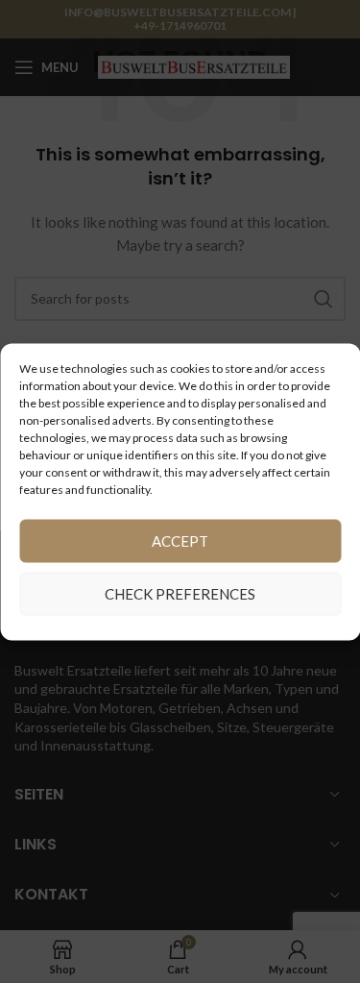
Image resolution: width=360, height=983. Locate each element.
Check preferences (180, 593)
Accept (180, 541)
